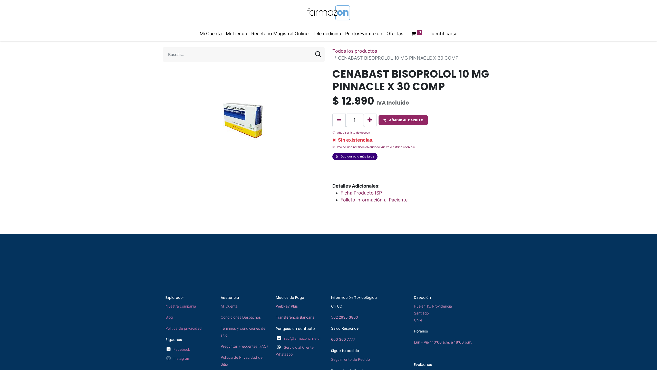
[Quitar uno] (339, 120)
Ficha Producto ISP (361, 193)
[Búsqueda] (318, 54)
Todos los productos (354, 51)
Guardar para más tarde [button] (357, 157)
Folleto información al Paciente (374, 199)
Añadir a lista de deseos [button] (353, 133)
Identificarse (443, 33)
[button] (403, 120)
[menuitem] (211, 33)
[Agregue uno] (369, 120)
